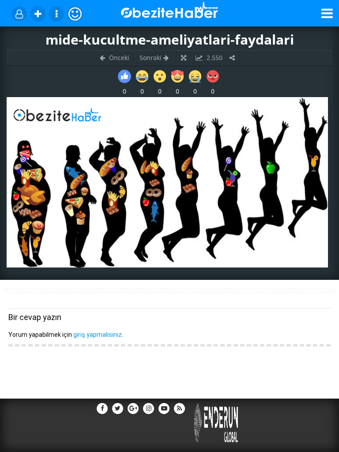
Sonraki (151, 57)
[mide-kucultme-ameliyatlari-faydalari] (167, 265)
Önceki (118, 57)
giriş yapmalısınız (97, 334)
